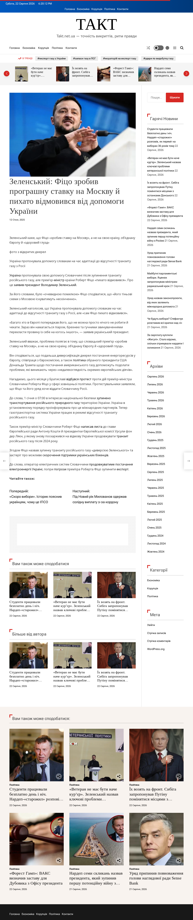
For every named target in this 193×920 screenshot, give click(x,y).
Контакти (122, 9)
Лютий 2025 (154, 519)
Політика (109, 9)
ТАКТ (96, 24)
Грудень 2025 (155, 440)
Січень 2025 (154, 527)
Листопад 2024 (156, 543)
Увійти (151, 624)
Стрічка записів (156, 633)
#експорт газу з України (52, 58)
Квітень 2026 (155, 408)
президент (32, 285)
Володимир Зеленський (58, 285)
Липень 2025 (155, 479)
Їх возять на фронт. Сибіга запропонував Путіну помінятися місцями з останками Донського (112, 610)
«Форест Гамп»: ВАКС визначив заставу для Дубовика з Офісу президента (85, 75)
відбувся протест (78, 379)
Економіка (83, 9)
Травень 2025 (155, 495)
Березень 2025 (156, 511)
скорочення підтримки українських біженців (75, 455)
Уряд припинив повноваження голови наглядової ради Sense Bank (166, 75)
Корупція (96, 9)
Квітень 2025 (155, 503)
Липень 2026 (155, 384)
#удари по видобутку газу (158, 58)
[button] (6, 73)
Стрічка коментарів (159, 640)
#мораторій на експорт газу (119, 58)
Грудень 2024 (155, 535)
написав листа (91, 427)
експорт (122, 469)
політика (79, 360)
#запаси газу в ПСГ (84, 58)
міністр (59, 280)
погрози (60, 469)
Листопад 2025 (156, 447)
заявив (19, 285)
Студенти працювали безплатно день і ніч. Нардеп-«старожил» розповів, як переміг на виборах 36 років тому (26, 610)
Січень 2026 (154, 432)
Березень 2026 (156, 416)
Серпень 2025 (155, 472)
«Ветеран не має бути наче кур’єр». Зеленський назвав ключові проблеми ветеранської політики (72, 608)
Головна (70, 9)
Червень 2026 (155, 392)
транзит (122, 436)
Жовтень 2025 (155, 456)
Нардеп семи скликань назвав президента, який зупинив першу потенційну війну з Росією (126, 77)
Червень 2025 (155, 487)
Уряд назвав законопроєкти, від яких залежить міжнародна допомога (164, 302)
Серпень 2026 (155, 376)
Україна (15, 275)
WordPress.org (156, 648)
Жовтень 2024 (155, 551)
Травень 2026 (155, 400)
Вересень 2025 (156, 463)
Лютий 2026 (154, 424)
